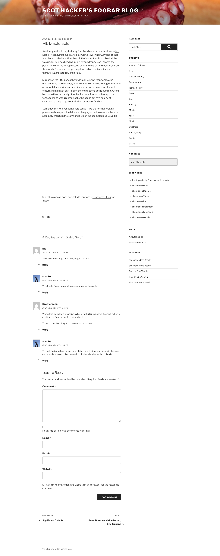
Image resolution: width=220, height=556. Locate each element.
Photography (135, 132)
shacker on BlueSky (141, 191)
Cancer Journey (136, 76)
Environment (135, 82)
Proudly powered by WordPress (56, 549)
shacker (67, 39)
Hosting (132, 104)
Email (46, 453)
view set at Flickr (101, 197)
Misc (131, 115)
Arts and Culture (137, 65)
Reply (45, 264)
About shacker (136, 236)
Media (132, 110)
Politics (132, 138)
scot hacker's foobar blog (90, 10)
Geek (131, 93)
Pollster (132, 143)
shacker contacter (138, 242)
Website (47, 469)
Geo (49, 217)
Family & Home (136, 87)
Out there (133, 127)
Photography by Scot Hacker (146, 180)
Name (46, 437)
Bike (131, 71)
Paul (131, 277)
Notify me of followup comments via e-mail (66, 430)
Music (132, 121)
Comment (49, 386)
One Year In (145, 260)
